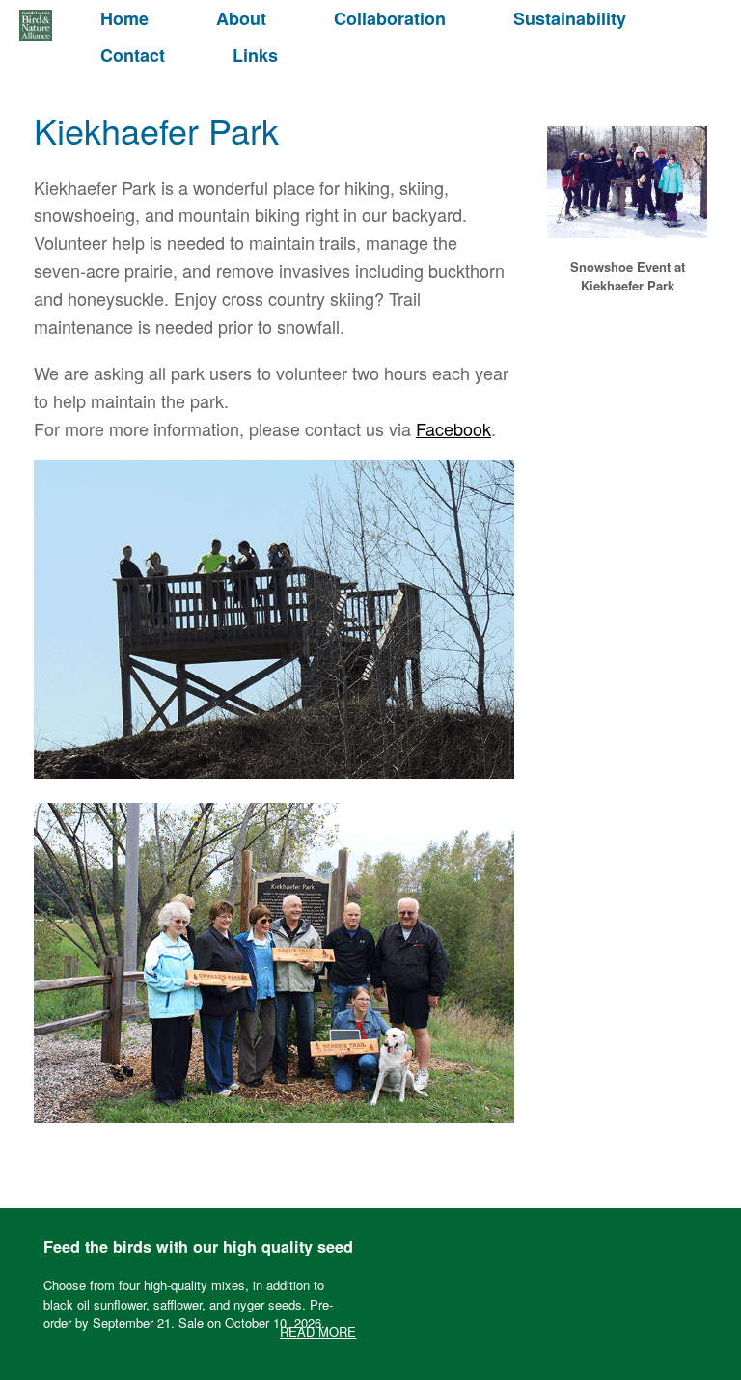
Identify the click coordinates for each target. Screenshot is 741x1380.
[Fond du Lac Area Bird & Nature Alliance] (35, 25)
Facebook (453, 428)
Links (255, 55)
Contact (132, 55)
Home (124, 18)
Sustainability (569, 18)
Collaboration (390, 18)
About (241, 18)
